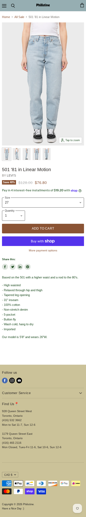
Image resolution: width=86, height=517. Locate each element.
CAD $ (8, 474)
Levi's (11, 175)
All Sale (19, 17)
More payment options (43, 250)
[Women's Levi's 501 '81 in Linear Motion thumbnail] (6, 154)
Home (6, 17)
